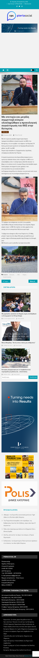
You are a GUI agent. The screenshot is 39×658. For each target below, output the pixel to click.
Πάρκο (24, 274)
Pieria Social (18, 135)
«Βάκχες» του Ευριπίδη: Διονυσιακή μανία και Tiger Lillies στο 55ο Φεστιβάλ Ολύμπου (19, 516)
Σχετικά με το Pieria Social (15, 3)
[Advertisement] (19, 50)
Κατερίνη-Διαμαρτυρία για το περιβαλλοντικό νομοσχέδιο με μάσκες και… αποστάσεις (16, 370)
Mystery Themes (29, 656)
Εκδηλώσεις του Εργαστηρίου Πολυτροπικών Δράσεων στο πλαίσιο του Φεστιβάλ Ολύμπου (20, 542)
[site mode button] (32, 70)
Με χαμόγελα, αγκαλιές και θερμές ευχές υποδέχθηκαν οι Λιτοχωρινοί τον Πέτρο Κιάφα (19, 315)
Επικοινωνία (28, 3)
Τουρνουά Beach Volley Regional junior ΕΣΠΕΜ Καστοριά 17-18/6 (7, 281)
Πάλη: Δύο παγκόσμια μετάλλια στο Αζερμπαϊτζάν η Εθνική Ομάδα (19, 530)
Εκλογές (12, 274)
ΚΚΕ (18, 274)
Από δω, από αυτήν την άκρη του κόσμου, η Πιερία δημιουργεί (19, 536)
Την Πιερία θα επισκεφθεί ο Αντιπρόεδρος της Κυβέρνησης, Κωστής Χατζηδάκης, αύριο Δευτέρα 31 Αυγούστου (20, 523)
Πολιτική (5, 132)
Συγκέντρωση (7, 277)
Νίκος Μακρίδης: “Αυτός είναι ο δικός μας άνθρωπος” (18, 342)
